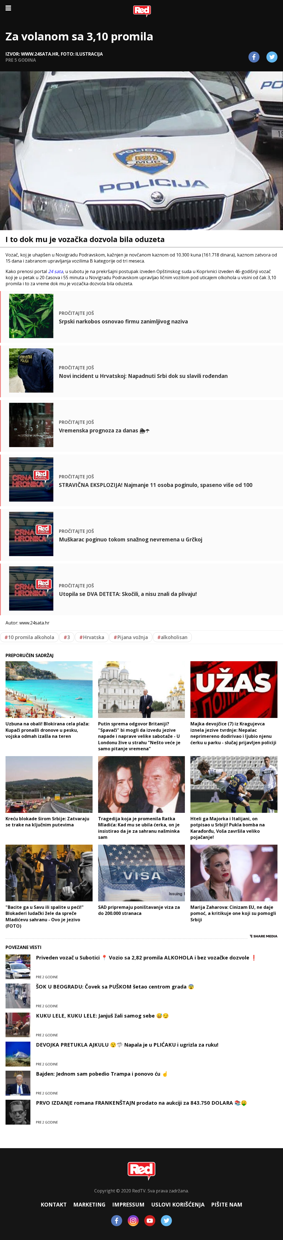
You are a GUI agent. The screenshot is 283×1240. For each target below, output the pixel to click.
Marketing (89, 1204)
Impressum (128, 1204)
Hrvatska (91, 637)
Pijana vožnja (131, 637)
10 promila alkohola (29, 637)
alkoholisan (172, 637)
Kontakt (54, 1204)
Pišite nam (226, 1204)
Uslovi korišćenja (178, 1204)
